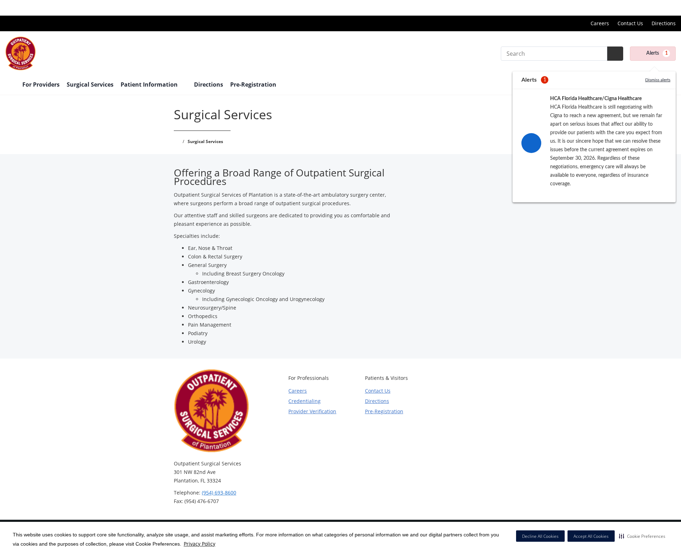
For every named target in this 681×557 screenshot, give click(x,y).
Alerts (657, 53)
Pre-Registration (253, 84)
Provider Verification (312, 411)
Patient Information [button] (150, 84)
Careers (600, 23)
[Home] (10, 85)
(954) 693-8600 (219, 492)
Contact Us (630, 23)
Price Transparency (653, 7)
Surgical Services (90, 84)
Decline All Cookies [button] (540, 536)
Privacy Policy (199, 543)
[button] (642, 536)
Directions (664, 23)
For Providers (41, 84)
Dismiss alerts (657, 80)
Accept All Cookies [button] (591, 536)
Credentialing (304, 401)
